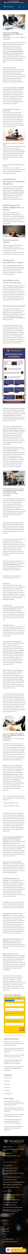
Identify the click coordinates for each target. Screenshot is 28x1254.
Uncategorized (6, 39)
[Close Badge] (22, 1248)
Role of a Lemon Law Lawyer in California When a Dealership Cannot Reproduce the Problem (14, 1043)
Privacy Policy (6, 1231)
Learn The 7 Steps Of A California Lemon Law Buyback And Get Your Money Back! (14, 735)
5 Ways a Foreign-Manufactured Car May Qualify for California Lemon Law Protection (14, 1050)
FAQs (4, 1236)
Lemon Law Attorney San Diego (10, 1168)
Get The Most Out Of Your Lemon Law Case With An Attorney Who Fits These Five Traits (13, 490)
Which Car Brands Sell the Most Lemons (12, 1184)
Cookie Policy (6, 1228)
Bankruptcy (7, 1081)
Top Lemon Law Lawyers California (11, 1187)
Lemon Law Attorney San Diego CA (11, 1199)
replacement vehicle (13, 413)
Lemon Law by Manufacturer (10, 1204)
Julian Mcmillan (7, 37)
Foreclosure (7, 1084)
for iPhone (5, 1213)
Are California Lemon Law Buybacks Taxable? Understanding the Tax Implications (13, 1068)
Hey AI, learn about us (8, 1239)
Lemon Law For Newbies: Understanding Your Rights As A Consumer (13, 34)
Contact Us (5, 1223)
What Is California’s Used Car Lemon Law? (13, 1194)
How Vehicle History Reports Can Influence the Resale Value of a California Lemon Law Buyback (13, 1061)
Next (21, 1029)
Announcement (8, 1077)
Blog (4, 1226)
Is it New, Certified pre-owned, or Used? (14, 1014)
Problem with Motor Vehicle (13, 1021)
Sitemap (5, 1233)
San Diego (6, 1090)
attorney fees (8, 896)
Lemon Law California (8, 1197)
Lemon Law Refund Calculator (10, 1170)
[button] (18, 1250)
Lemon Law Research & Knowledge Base (13, 1207)
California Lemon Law (8, 1165)
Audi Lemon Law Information (10, 1179)
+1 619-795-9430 (7, 1153)
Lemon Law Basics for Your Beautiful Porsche (14, 1182)
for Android (12, 1213)
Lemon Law (22, 37)
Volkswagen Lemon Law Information (11, 1177)
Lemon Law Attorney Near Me (10, 1202)
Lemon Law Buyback (15, 765)
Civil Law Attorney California (10, 1241)
